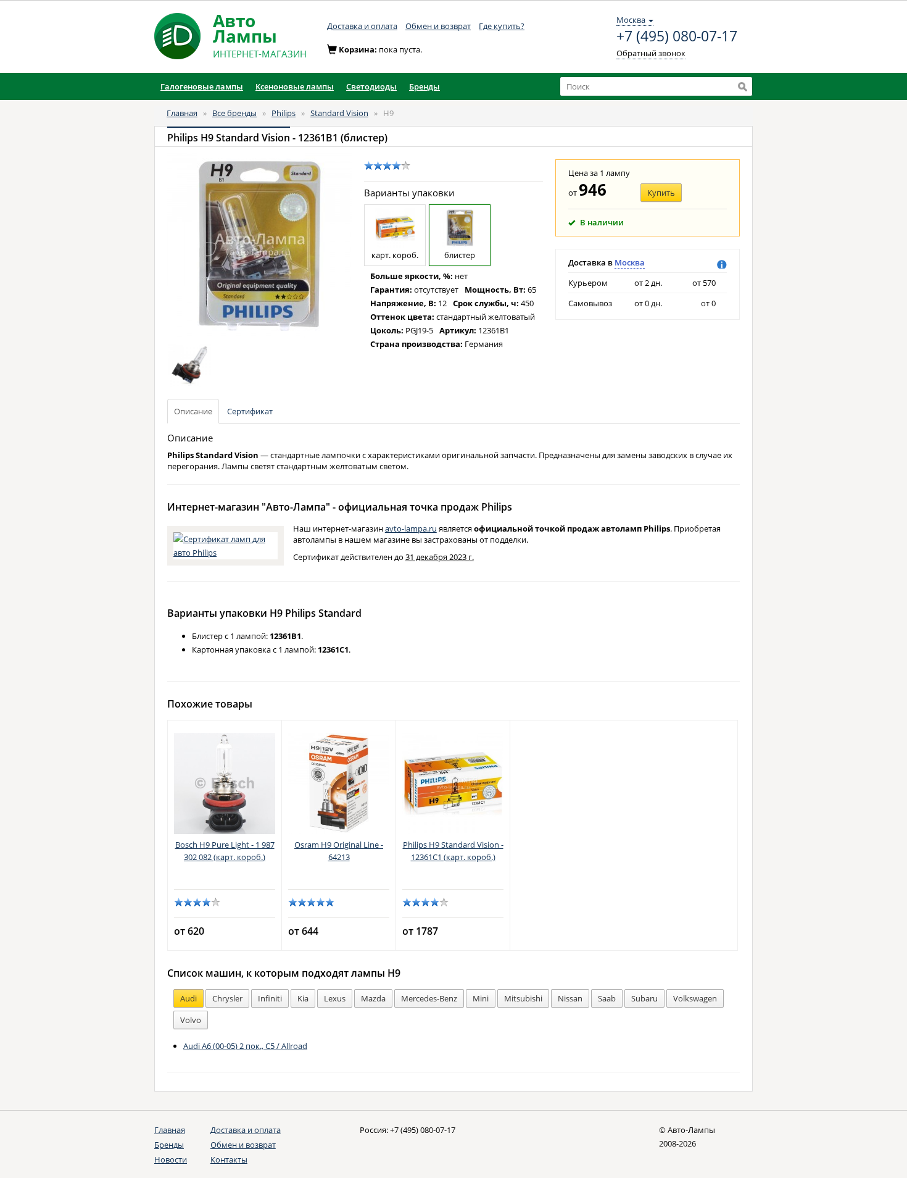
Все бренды (234, 113)
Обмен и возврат (438, 25)
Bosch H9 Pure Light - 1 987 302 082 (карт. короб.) (225, 851)
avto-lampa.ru (411, 528)
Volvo (190, 1020)
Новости (170, 1159)
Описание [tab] (193, 411)
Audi (188, 998)
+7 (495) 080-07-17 (676, 36)
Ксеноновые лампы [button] (294, 86)
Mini (481, 998)
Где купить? (501, 25)
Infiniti (270, 998)
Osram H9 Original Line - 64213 (338, 851)
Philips (283, 113)
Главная (182, 113)
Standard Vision (339, 113)
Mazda (373, 998)
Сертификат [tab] (250, 411)
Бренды (169, 1144)
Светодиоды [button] (371, 86)
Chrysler (227, 998)
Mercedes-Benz (429, 998)
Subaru (644, 998)
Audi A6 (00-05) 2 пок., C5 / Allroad (245, 1045)
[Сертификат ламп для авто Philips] (225, 544)
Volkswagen (695, 998)
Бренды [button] (424, 86)
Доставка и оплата (362, 25)
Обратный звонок (650, 53)
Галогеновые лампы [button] (201, 86)
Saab (607, 998)
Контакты (228, 1159)
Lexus (335, 998)
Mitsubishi (523, 998)
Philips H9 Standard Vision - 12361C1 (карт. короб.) (453, 851)
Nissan (570, 998)
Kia (303, 998)
